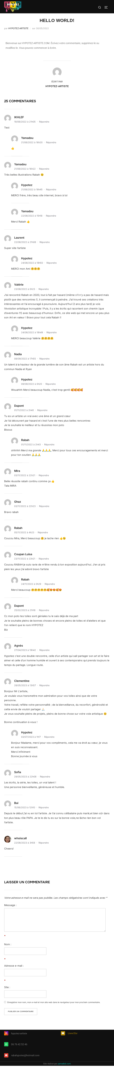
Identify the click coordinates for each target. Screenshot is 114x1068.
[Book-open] (63, 1033)
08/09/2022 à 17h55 (25, 358)
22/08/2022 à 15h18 (32, 215)
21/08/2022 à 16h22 (25, 168)
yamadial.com (64, 1063)
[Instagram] (6, 1033)
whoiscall (20, 838)
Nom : (7, 944)
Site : (7, 987)
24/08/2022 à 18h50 (32, 262)
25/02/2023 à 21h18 (25, 610)
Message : (10, 905)
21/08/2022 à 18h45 (32, 189)
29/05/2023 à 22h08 (25, 776)
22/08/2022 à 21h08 (25, 242)
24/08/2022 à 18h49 (32, 332)
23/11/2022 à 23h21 (25, 558)
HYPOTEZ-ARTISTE (18, 28)
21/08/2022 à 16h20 (32, 142)
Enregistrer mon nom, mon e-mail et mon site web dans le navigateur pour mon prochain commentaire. (53, 1002)
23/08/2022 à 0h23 (25, 289)
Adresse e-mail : (14, 965)
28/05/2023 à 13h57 (25, 685)
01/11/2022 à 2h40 (24, 410)
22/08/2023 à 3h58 (25, 842)
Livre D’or (72, 1033)
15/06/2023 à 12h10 (25, 807)
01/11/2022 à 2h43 (31, 444)
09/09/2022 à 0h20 (32, 384)
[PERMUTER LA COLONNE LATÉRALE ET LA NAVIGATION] (107, 7)
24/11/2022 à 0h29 (31, 584)
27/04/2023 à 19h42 (25, 650)
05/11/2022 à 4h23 (24, 532)
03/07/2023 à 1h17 (31, 736)
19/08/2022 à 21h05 (25, 121)
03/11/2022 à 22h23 (25, 506)
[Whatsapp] (6, 1044)
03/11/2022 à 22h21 (25, 475)
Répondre (44, 121)
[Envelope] (6, 1055)
